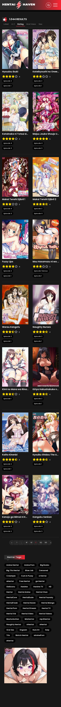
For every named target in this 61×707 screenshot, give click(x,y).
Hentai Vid (11, 613)
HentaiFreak (12, 603)
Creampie (10, 576)
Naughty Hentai (13, 624)
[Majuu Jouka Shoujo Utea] (46, 111)
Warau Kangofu (11, 327)
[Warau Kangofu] (15, 304)
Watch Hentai (21, 635)
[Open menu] (55, 5)
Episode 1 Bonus (41, 271)
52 (41, 542)
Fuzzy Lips (7, 261)
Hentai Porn (11, 608)
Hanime (24, 586)
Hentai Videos (45, 613)
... (21, 542)
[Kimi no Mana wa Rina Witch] (15, 366)
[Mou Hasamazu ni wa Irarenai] (46, 239)
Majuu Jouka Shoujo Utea (46, 134)
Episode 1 (7, 86)
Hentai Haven (29, 603)
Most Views (31, 24)
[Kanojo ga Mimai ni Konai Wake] (15, 494)
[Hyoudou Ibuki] (15, 49)
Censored (43, 570)
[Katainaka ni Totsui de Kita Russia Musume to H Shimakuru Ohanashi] (15, 111)
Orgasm (23, 630)
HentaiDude (28, 597)
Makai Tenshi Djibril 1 (13, 199)
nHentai (30, 624)
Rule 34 (36, 630)
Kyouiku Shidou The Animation (46, 454)
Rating (20, 24)
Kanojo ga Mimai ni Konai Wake (15, 517)
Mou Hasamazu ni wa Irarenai (46, 261)
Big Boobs (44, 565)
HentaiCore (11, 597)
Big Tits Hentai (13, 570)
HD (50, 586)
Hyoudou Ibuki (10, 71)
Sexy (47, 630)
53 (46, 542)
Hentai (9, 592)
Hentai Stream (29, 608)
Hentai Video (27, 613)
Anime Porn (29, 565)
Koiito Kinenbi (9, 454)
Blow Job (29, 570)
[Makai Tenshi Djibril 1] (15, 176)
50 (32, 542)
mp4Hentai (45, 619)
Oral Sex (10, 630)
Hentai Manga (47, 603)
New (40, 24)
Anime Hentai (12, 565)
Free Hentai (24, 581)
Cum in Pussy (27, 576)
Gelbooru (10, 586)
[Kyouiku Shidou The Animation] (46, 432)
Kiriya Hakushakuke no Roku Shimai (46, 389)
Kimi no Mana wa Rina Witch (15, 389)
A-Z (13, 24)
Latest (6, 24)
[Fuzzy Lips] (15, 239)
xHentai (9, 640)
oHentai (43, 624)
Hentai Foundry (46, 597)
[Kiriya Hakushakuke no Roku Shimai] (46, 366)
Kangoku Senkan (42, 517)
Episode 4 (8, 143)
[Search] (48, 5)
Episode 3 (8, 148)
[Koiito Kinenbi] (15, 432)
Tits (8, 635)
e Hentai (42, 576)
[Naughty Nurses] (46, 304)
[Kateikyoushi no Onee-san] (46, 49)
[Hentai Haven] (18, 4)
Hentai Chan (42, 592)
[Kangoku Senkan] (46, 494)
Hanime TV (38, 586)
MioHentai (29, 619)
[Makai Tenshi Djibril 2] (46, 176)
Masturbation (12, 619)
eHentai (10, 581)
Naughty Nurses (42, 327)
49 (27, 542)
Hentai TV (46, 608)
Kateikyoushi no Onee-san (46, 71)
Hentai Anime (24, 592)
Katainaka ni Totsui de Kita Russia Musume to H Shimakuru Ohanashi (15, 134)
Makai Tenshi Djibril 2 (44, 199)
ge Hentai (39, 581)
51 (36, 542)
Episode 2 (8, 81)
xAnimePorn (39, 635)
